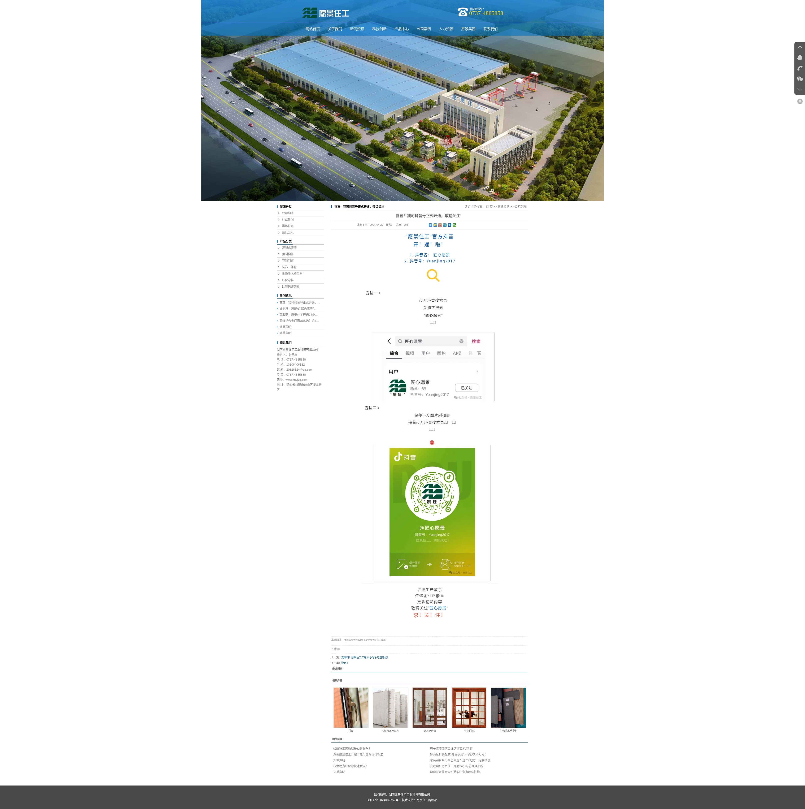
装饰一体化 (289, 267)
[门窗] (351, 707)
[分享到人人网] (450, 225)
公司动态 (288, 213)
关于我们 (335, 29)
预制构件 (288, 254)
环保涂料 (288, 280)
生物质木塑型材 (292, 273)
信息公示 (288, 232)
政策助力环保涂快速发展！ (351, 766)
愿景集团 (468, 29)
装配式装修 (289, 247)
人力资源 (446, 29)
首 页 (489, 206)
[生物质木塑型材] (508, 707)
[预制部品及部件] (390, 707)
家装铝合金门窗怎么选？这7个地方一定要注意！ (461, 760)
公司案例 (424, 29)
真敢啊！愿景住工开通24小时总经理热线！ (365, 657)
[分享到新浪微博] (440, 225)
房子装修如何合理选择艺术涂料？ (452, 748)
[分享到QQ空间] (435, 225)
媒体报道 (288, 226)
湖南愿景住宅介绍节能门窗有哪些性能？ (456, 772)
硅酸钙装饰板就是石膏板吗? (351, 748)
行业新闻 (288, 219)
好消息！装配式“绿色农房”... (297, 308)
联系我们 (490, 29)
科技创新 (379, 29)
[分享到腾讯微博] (445, 225)
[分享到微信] (454, 225)
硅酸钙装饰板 (291, 286)
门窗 (350, 731)
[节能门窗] (469, 707)
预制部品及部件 (390, 731)
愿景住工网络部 (427, 800)
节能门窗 (288, 260)
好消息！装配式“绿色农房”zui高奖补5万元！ (458, 754)
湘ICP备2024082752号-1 (384, 800)
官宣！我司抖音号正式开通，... (299, 302)
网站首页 (313, 29)
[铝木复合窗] (429, 707)
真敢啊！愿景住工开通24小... (298, 314)
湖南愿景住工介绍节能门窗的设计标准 (358, 754)
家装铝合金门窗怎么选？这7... (299, 320)
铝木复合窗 (429, 731)
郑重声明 (285, 326)
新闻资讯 (357, 29)
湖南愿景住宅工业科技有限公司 (297, 349)
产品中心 (402, 29)
